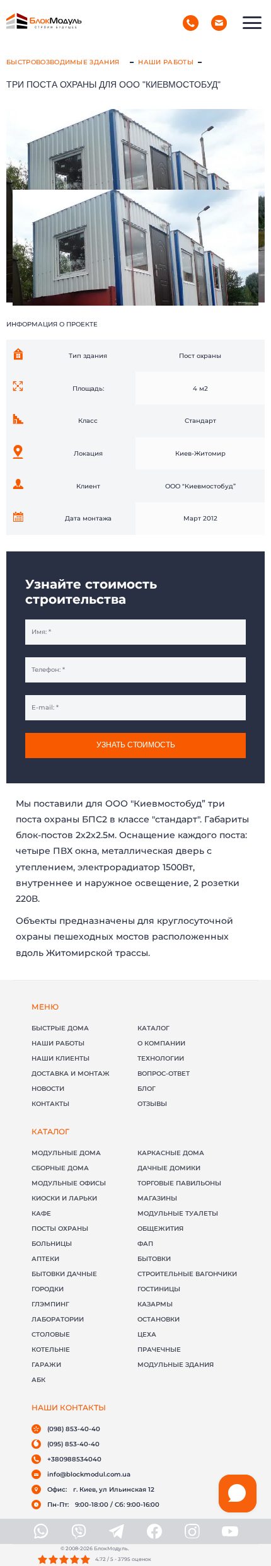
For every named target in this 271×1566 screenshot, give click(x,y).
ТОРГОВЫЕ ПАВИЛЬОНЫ (179, 1183)
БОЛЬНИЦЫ (52, 1244)
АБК (38, 1380)
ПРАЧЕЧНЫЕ (159, 1349)
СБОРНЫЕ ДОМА (60, 1168)
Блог (146, 1089)
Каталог (153, 1028)
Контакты (50, 1104)
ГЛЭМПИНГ (50, 1304)
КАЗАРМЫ (155, 1304)
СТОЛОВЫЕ (51, 1334)
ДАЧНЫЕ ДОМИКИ (168, 1168)
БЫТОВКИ (154, 1259)
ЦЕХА (146, 1334)
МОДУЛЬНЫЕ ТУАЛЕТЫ (177, 1213)
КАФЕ (41, 1213)
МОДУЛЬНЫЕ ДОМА (66, 1153)
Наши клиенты (60, 1058)
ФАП (145, 1244)
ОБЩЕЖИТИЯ (160, 1228)
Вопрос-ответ (163, 1073)
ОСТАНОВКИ (158, 1319)
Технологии (160, 1058)
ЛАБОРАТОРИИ (58, 1319)
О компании (161, 1043)
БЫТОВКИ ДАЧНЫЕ (64, 1274)
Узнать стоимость (135, 744)
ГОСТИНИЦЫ (158, 1289)
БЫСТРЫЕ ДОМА (60, 1028)
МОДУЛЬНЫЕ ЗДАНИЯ (175, 1365)
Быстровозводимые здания (62, 62)
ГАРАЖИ (46, 1365)
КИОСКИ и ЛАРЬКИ (64, 1198)
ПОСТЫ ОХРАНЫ (60, 1228)
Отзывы (152, 1104)
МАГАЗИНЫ (157, 1198)
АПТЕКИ (45, 1259)
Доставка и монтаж (71, 1073)
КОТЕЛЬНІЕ (51, 1349)
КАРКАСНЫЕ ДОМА (170, 1153)
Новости (48, 1089)
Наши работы (165, 62)
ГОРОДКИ (48, 1289)
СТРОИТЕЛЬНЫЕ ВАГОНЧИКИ (187, 1274)
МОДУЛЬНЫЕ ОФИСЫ (69, 1183)
